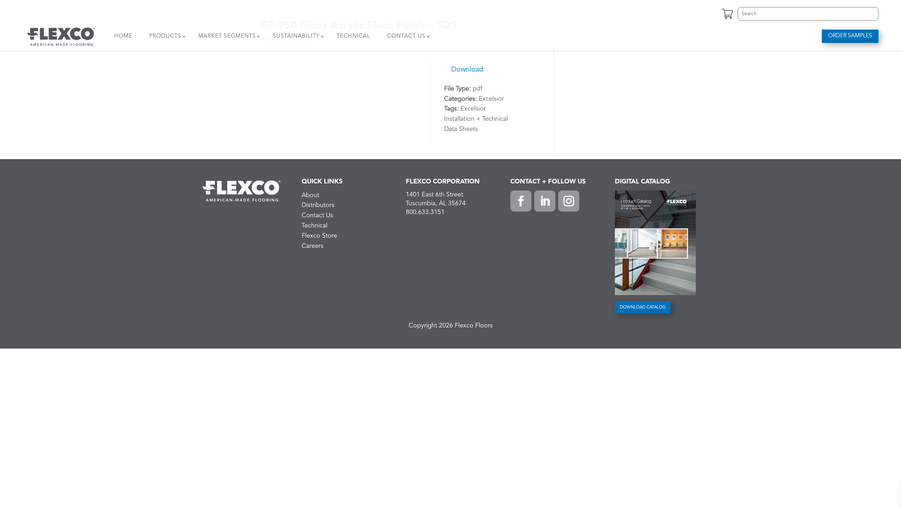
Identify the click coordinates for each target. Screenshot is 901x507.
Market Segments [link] (227, 36)
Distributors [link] (318, 205)
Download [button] (467, 69)
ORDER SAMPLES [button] (850, 36)
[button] (520, 201)
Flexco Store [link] (319, 236)
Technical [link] (353, 36)
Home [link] (123, 36)
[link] (61, 36)
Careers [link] (312, 246)
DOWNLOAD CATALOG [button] (643, 307)
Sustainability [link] (296, 36)
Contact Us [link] (406, 36)
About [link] (310, 195)
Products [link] (165, 36)
